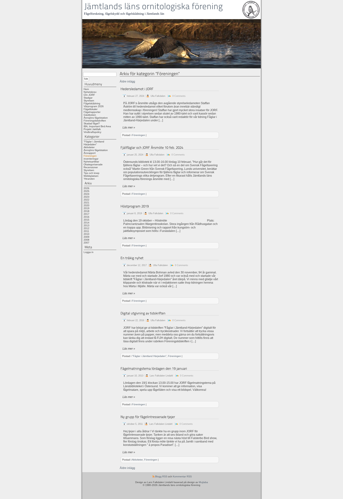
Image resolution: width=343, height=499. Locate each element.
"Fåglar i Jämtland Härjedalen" (94, 143)
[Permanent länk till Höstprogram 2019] (135, 206)
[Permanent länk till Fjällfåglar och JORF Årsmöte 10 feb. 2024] (152, 147)
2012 (86, 228)
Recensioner (91, 167)
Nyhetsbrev (90, 92)
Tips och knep (91, 173)
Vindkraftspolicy (92, 132)
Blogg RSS (161, 476)
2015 (86, 219)
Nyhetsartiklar (91, 161)
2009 (86, 236)
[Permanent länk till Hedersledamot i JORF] (137, 89)
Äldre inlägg (127, 81)
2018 (86, 211)
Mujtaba (203, 482)
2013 (86, 225)
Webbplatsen (91, 175)
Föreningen (90, 155)
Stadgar (88, 97)
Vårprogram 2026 (94, 106)
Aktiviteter (89, 147)
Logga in (88, 252)
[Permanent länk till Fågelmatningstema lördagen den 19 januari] (154, 368)
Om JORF (89, 94)
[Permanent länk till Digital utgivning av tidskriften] (143, 313)
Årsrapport (90, 153)
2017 (86, 214)
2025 (86, 191)
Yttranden (89, 178)
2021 (86, 202)
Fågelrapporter (92, 112)
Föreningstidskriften (95, 120)
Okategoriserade (93, 164)
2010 (86, 234)
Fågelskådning (92, 103)
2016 (86, 216)
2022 (86, 199)
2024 (86, 194)
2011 (86, 231)
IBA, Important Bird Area (97, 126)
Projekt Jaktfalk (92, 129)
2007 (86, 242)
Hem (86, 89)
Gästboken (90, 114)
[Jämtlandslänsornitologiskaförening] (153, 6)
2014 (86, 222)
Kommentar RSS (182, 476)
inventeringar (91, 158)
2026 (86, 188)
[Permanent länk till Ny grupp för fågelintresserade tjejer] (148, 417)
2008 (86, 239)
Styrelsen (89, 100)
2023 (86, 196)
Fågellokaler (91, 109)
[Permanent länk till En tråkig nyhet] (132, 258)
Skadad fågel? (92, 123)
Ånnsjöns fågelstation (96, 117)
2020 (86, 205)
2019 (86, 208)
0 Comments (179, 96)
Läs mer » (129, 127)
